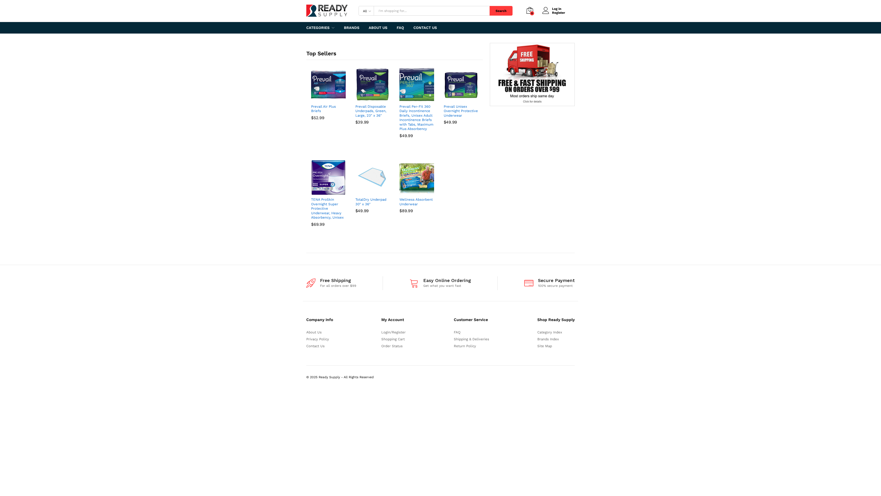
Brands (351, 28)
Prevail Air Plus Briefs (323, 108)
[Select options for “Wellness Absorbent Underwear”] (411, 192)
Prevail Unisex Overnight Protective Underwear (461, 111)
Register (558, 12)
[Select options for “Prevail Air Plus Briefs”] (323, 99)
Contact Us (425, 28)
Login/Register (393, 332)
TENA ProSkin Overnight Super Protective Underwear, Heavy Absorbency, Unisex (327, 208)
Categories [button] (317, 28)
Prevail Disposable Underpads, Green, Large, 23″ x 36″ (370, 111)
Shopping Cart (393, 339)
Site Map (544, 346)
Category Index (549, 332)
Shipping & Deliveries (471, 339)
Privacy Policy (317, 339)
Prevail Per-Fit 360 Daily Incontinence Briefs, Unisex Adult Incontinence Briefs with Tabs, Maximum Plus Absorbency (416, 117)
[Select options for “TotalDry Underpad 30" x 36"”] (367, 192)
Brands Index (548, 339)
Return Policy (465, 346)
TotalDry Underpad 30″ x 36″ (370, 201)
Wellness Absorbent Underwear (416, 201)
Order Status (392, 346)
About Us (378, 28)
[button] (367, 99)
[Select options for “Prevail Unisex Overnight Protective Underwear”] (456, 99)
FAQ (400, 28)
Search (501, 11)
